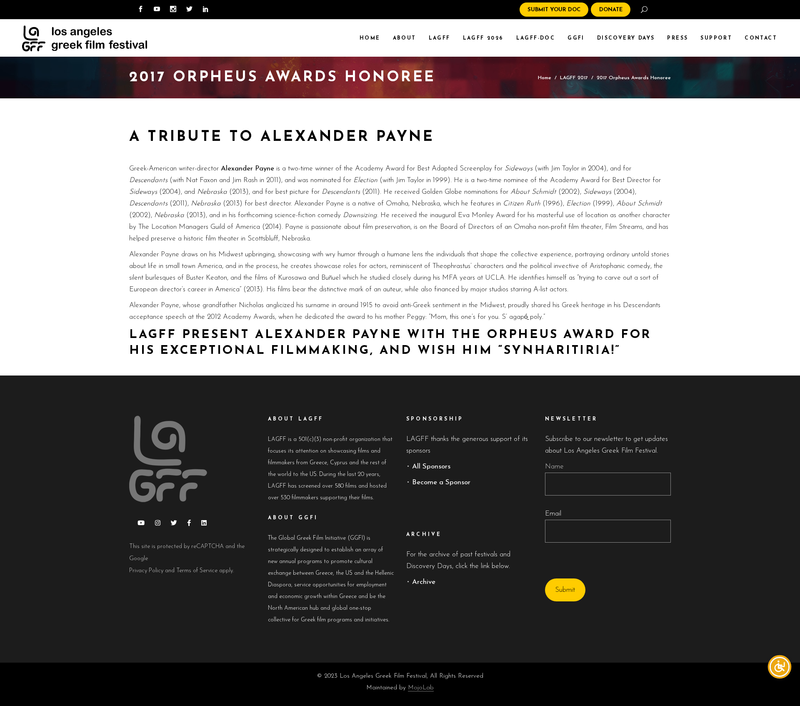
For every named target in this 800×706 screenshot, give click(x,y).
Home (544, 77)
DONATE (610, 10)
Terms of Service (197, 571)
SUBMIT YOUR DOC (554, 10)
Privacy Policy (146, 571)
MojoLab (421, 688)
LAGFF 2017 (574, 77)
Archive (423, 582)
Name (554, 466)
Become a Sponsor (441, 482)
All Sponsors (431, 466)
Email (553, 513)
